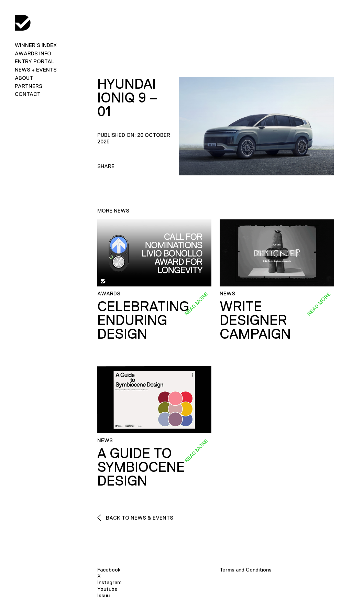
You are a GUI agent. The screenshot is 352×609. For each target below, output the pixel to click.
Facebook (109, 570)
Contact (28, 94)
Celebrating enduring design (143, 320)
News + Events (36, 70)
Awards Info (33, 53)
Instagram (109, 582)
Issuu (103, 595)
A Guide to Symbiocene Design (141, 467)
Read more (196, 303)
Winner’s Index (36, 45)
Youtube (107, 589)
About (24, 78)
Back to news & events (138, 518)
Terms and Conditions (246, 570)
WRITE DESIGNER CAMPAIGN (255, 320)
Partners (28, 86)
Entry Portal (34, 61)
